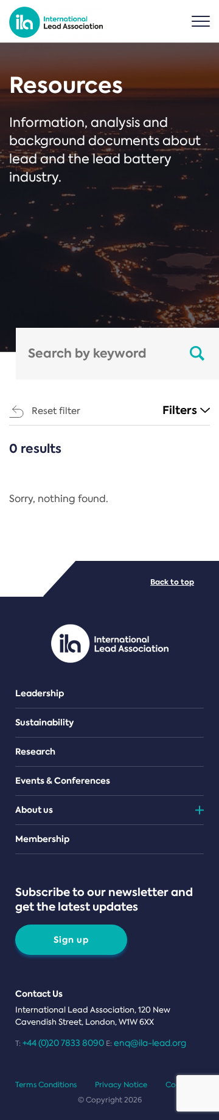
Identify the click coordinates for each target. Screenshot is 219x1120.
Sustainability (44, 722)
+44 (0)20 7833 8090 (63, 1042)
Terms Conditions (46, 1085)
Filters (179, 410)
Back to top (172, 582)
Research (35, 751)
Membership (42, 839)
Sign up (71, 940)
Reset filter (56, 411)
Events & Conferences (62, 781)
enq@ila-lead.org (150, 1042)
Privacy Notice (121, 1085)
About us (34, 810)
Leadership (39, 693)
